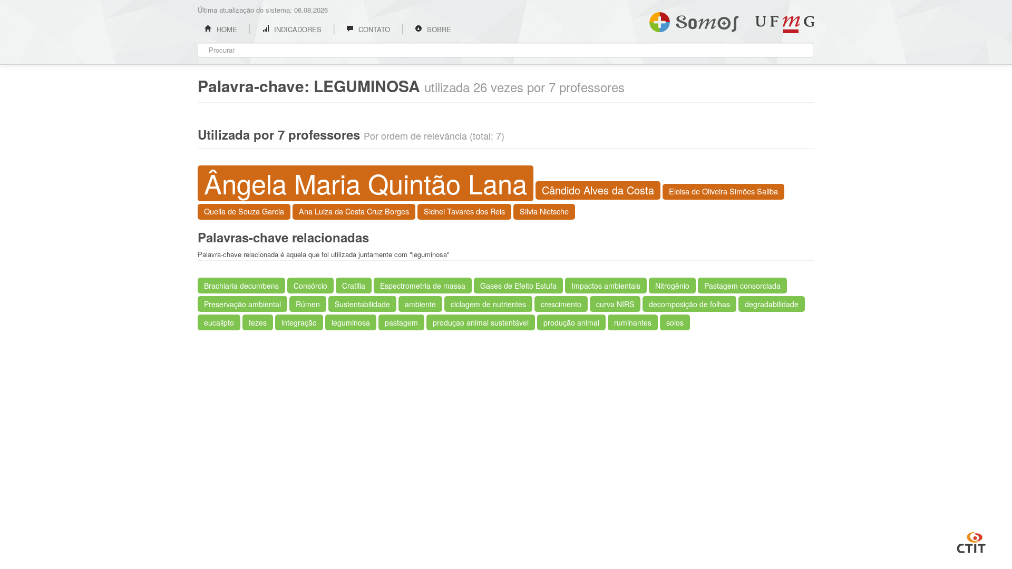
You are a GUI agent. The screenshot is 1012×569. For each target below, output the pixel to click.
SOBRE (438, 29)
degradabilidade (772, 304)
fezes (258, 322)
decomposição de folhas (689, 304)
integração (299, 322)
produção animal (571, 322)
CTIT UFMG (971, 541)
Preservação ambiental (242, 304)
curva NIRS (615, 304)
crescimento (561, 304)
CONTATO (373, 29)
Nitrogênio (672, 285)
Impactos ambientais (605, 285)
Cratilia (353, 285)
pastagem (401, 322)
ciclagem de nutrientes (488, 304)
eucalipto (219, 322)
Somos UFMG (693, 20)
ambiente (420, 304)
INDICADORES (297, 29)
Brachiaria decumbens (241, 285)
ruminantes (632, 322)
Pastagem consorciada (742, 285)
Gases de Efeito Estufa (518, 285)
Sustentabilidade (362, 304)
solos (675, 322)
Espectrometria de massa (422, 285)
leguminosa (351, 322)
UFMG (784, 24)
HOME (226, 29)
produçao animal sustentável (481, 322)
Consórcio (310, 285)
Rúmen (308, 304)
